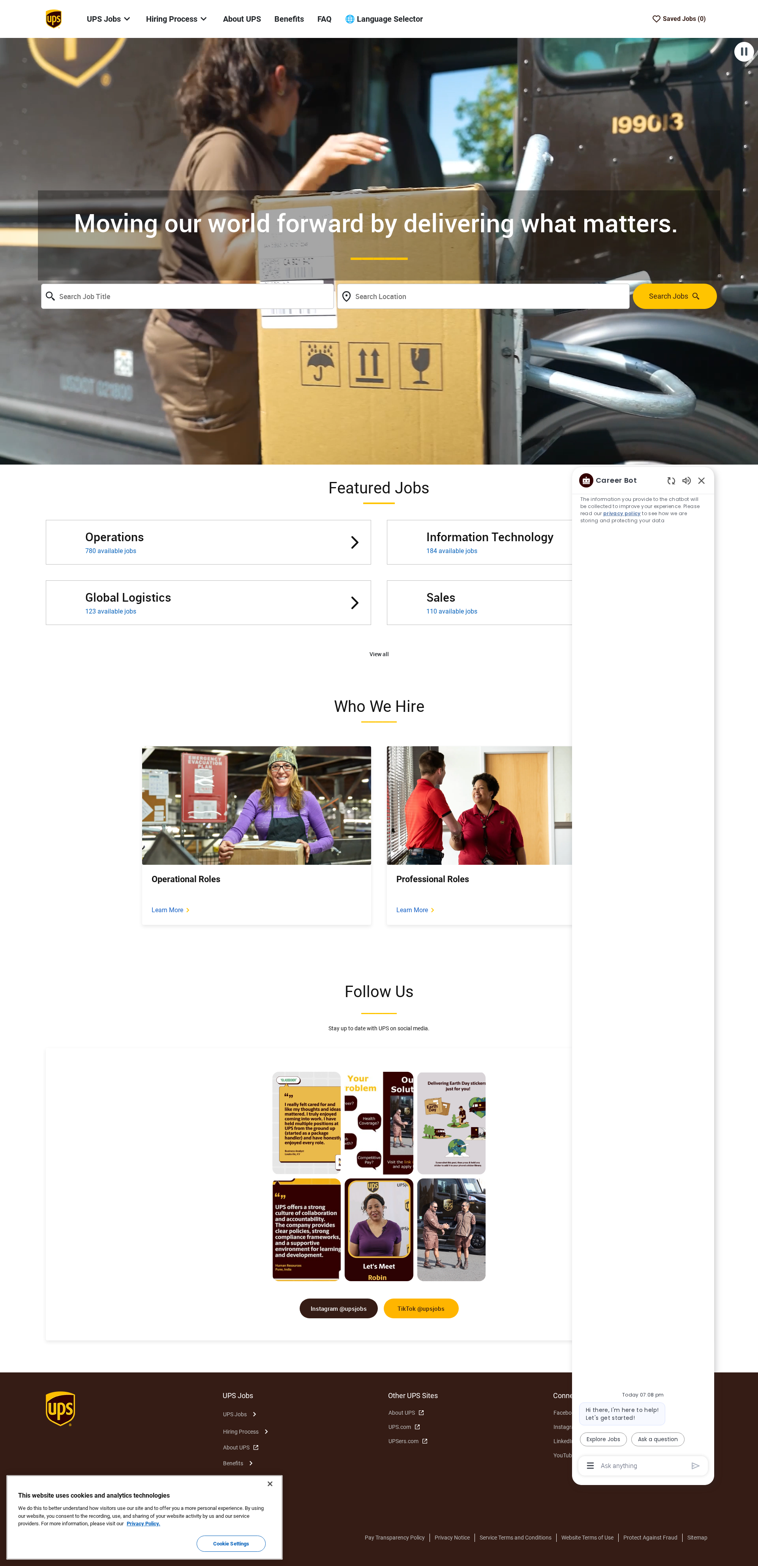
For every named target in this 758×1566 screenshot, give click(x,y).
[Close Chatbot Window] (701, 480)
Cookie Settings (231, 1543)
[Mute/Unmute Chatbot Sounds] (686, 480)
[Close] (270, 1484)
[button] (379, 654)
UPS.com (399, 1427)
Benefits (289, 19)
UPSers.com (403, 1441)
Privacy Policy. (143, 1523)
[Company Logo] (54, 18)
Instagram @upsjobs (339, 1308)
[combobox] (187, 296)
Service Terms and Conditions (516, 1537)
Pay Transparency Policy (395, 1537)
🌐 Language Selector (384, 19)
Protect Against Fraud (650, 1537)
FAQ (324, 19)
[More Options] (590, 1465)
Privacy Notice (452, 1537)
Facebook (565, 1412)
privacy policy (622, 513)
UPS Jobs (235, 1414)
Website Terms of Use (587, 1537)
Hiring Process (241, 1431)
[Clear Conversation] (671, 480)
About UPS (242, 19)
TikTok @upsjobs (421, 1308)
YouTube (564, 1455)
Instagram (566, 1427)
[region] (643, 972)
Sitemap (697, 1537)
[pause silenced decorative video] (744, 52)
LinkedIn (563, 1441)
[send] (696, 1466)
